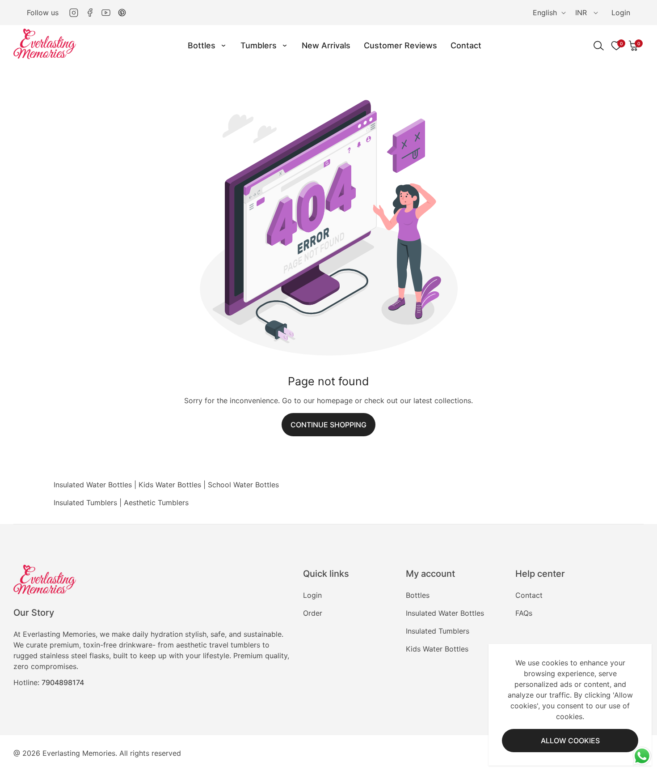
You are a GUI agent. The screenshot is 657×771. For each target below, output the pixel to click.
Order (312, 613)
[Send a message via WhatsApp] (642, 756)
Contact (529, 595)
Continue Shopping (328, 424)
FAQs (523, 613)
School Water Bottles (243, 484)
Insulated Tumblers (85, 502)
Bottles (418, 595)
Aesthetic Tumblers (156, 502)
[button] (633, 45)
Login (620, 12)
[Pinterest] (122, 12)
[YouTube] (105, 12)
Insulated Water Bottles (93, 484)
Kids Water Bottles (170, 484)
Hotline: (48, 682)
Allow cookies (570, 740)
